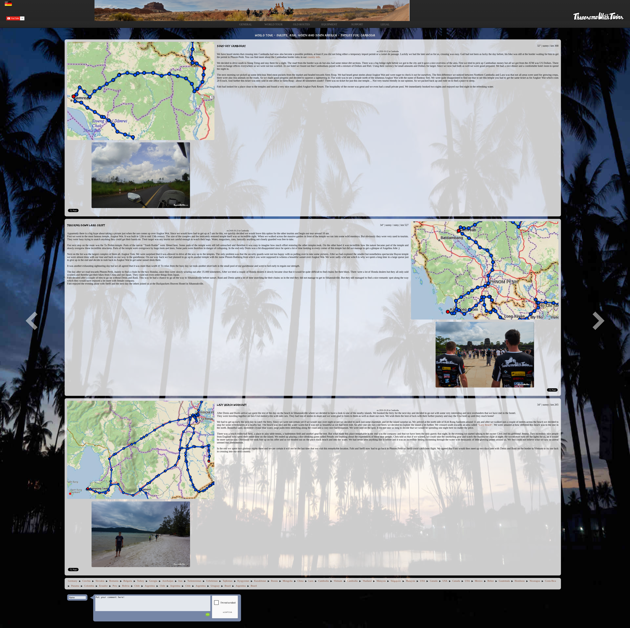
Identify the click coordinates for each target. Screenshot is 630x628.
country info (313, 57)
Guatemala (504, 581)
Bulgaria (127, 581)
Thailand (367, 581)
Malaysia (381, 581)
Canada (434, 581)
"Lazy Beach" (485, 424)
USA (422, 581)
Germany (72, 581)
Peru (115, 585)
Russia (274, 581)
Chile (137, 585)
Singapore (396, 581)
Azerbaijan (167, 581)
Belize (490, 581)
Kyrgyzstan (243, 581)
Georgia (153, 581)
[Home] (315, 10)
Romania (113, 581)
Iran (180, 581)
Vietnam (338, 581)
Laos (310, 581)
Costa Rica (550, 581)
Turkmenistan (194, 581)
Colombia (89, 585)
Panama (75, 585)
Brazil (228, 585)
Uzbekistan (212, 581)
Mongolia (288, 581)
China (300, 581)
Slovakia (99, 581)
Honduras (520, 581)
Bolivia (125, 585)
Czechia (86, 581)
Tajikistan (227, 581)
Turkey (140, 581)
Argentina (150, 585)
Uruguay (215, 585)
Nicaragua (535, 581)
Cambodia (323, 581)
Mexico (479, 581)
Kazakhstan (260, 581)
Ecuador (103, 585)
